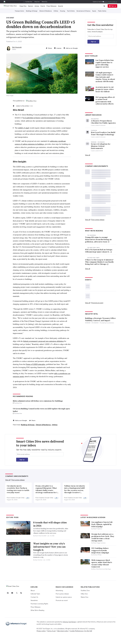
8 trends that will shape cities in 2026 (50, 524)
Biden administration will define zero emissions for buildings (38, 401)
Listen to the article (24, 106)
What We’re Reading (37, 610)
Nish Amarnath (17, 47)
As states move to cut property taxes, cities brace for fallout (105, 89)
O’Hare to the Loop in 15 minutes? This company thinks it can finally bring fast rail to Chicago (99, 262)
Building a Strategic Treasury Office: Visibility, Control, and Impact (100, 319)
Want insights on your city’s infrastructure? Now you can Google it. (49, 547)
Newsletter (34, 600)
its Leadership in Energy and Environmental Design (42, 117)
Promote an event (97, 303)
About (33, 590)
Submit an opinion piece (64, 597)
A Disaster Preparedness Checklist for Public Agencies (103, 122)
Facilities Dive (28, 1)
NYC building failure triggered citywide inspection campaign (100, 550)
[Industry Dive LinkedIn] (8, 593)
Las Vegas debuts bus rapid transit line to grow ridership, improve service (105, 63)
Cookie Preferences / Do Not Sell (81, 631)
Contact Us (34, 597)
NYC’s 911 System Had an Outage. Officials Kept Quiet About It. (99, 250)
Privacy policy (41, 631)
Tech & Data (71, 11)
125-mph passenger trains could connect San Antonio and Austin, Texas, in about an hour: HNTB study (105, 77)
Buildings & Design (31, 11)
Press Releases (52, 6)
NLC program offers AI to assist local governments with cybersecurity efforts (105, 100)
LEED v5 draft (23, 128)
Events (43, 6)
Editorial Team (35, 594)
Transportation (19, 11)
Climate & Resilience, (44, 425)
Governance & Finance (83, 11)
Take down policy (62, 631)
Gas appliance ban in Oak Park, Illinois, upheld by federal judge (101, 524)
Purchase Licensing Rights (39, 604)
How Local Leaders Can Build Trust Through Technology (103, 133)
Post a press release (97, 220)
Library (37, 6)
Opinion (30, 6)
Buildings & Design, (28, 425)
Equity (94, 11)
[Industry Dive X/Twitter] (17, 593)
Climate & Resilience (45, 11)
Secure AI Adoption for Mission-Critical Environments (100, 146)
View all (87, 155)
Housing (62, 11)
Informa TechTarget (69, 622)
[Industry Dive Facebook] (12, 593)
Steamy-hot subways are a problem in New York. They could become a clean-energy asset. (102, 537)
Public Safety (102, 11)
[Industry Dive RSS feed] (21, 593)
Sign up (113, 6)
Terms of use (51, 631)
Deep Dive (23, 6)
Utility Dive (37, 1)
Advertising (59, 590)
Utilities (56, 11)
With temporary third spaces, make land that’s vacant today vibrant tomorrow (101, 563)
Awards (60, 6)
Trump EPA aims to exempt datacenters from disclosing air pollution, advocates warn (98, 239)
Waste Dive (44, 1)
